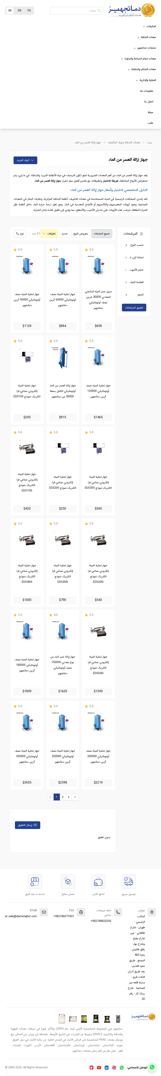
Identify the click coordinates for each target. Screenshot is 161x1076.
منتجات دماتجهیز (146, 48)
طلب (150, 123)
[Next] (75, 797)
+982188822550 (101, 921)
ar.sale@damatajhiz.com (21, 916)
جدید (64, 233)
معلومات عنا (146, 91)
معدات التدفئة (148, 37)
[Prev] (50, 797)
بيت (149, 142)
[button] (19, 234)
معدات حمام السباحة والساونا (140, 59)
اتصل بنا (148, 102)
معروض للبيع (80, 233)
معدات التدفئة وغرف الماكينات (124, 142)
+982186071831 (63, 916)
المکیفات (151, 26)
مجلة (150, 112)
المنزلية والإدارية (148, 80)
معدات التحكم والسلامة (143, 69)
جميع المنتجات (102, 233)
